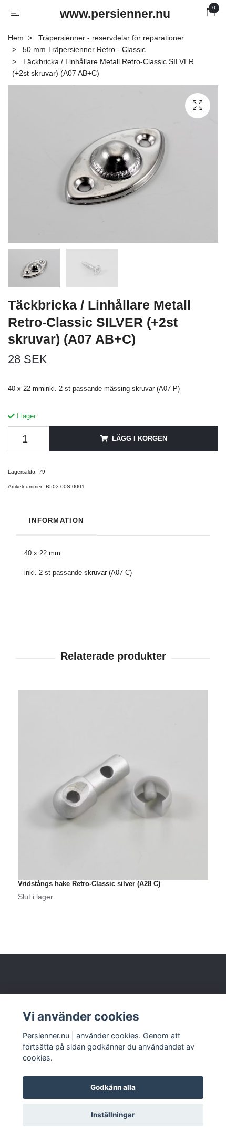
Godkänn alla (113, 1087)
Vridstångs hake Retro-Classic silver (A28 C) (89, 884)
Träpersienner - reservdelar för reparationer (111, 38)
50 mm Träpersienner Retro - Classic (84, 49)
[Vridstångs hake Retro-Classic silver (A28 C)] (113, 785)
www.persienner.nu (115, 13)
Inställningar (113, 1114)
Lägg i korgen (139, 439)
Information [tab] (56, 520)
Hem (16, 38)
